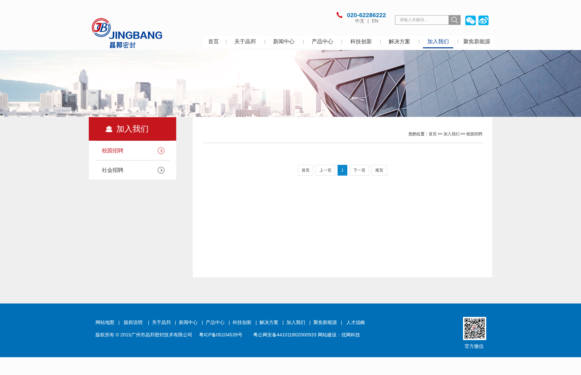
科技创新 (361, 41)
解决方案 (399, 41)
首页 (213, 41)
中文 (360, 21)
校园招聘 (112, 150)
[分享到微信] (470, 20)
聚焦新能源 (476, 41)
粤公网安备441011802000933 (284, 334)
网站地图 (104, 322)
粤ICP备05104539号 (220, 334)
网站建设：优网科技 (339, 334)
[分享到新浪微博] (483, 20)
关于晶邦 (245, 41)
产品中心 (322, 41)
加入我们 (438, 41)
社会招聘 (112, 170)
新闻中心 (284, 41)
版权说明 (133, 322)
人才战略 (355, 322)
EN (375, 21)
